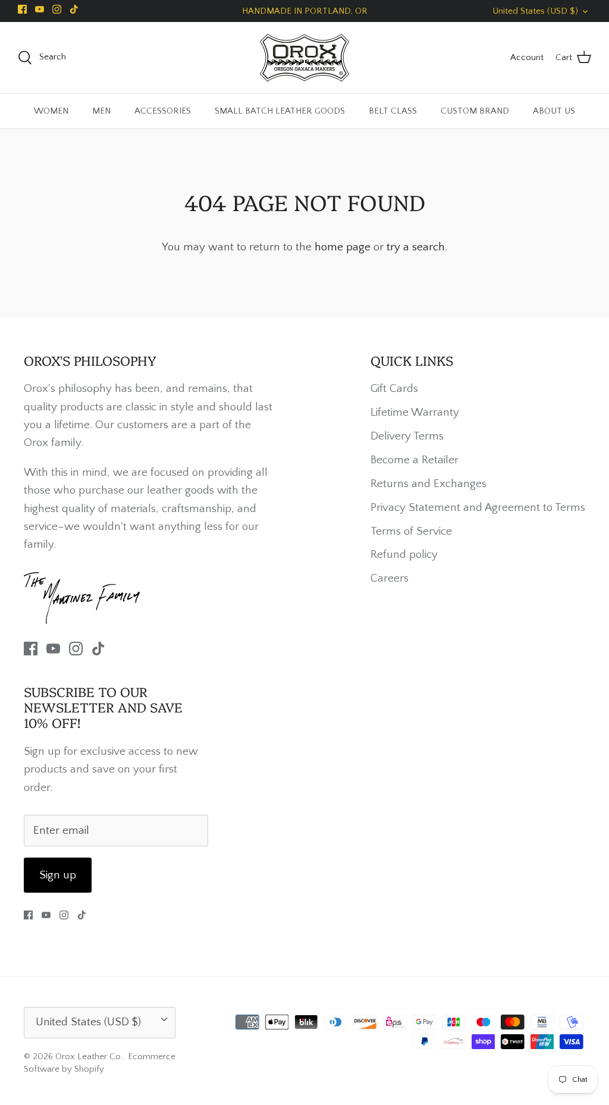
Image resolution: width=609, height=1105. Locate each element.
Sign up (57, 875)
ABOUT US (554, 111)
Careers (390, 578)
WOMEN (51, 111)
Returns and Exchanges (428, 484)
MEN (101, 111)
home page (343, 247)
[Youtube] (39, 9)
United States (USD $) (535, 11)
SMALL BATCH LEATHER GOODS (280, 111)
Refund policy (404, 554)
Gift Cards (394, 388)
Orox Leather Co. (89, 1056)
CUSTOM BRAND (475, 111)
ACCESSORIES (162, 111)
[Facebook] (22, 9)
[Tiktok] (74, 9)
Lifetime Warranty (415, 412)
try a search (416, 247)
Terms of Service (411, 531)
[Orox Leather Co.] (304, 57)
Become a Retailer (415, 460)
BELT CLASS (393, 111)
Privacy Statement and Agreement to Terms (478, 507)
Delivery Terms (407, 436)
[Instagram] (56, 9)
